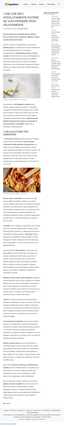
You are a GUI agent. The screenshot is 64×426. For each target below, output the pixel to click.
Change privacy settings (8, 424)
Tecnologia (51, 4)
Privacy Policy (35, 419)
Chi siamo (21, 419)
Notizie (25, 4)
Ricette (41, 4)
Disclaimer (42, 419)
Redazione (27, 419)
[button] (59, 4)
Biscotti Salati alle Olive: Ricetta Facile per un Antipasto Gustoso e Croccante (56, 77)
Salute (33, 4)
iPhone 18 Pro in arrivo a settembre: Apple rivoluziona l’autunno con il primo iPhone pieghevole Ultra (55, 91)
